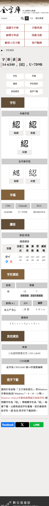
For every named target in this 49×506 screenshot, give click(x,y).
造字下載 (34, 91)
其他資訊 (15, 91)
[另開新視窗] (8, 424)
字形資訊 (10, 50)
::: (1, 1)
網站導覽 (39, 18)
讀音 (15, 84)
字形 (15, 76)
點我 (16, 410)
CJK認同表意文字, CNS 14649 (24, 353)
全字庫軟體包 (25, 389)
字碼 (34, 76)
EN (31, 18)
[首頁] (24, 9)
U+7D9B (22, 212)
